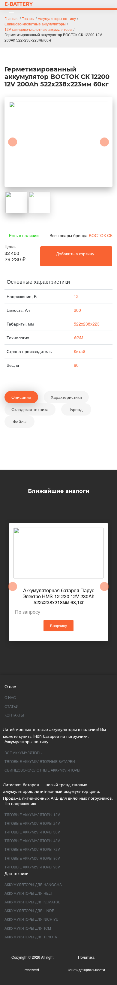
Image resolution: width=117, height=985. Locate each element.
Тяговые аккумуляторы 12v (32, 814)
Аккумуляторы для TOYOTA (30, 936)
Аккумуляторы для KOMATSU (32, 901)
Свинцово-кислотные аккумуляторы (42, 769)
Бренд (76, 409)
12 (76, 296)
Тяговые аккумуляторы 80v (32, 858)
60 (76, 365)
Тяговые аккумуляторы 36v (32, 831)
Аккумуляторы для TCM (27, 928)
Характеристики (66, 397)
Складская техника (30, 409)
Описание (21, 397)
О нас (10, 697)
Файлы (19, 421)
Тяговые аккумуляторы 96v (32, 866)
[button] (12, 142)
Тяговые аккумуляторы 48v (32, 840)
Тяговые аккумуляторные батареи (39, 761)
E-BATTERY (18, 4)
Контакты (14, 714)
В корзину (58, 625)
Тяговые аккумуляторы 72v (32, 849)
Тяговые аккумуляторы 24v (32, 823)
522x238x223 (87, 324)
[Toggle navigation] (10, 12)
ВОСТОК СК (100, 235)
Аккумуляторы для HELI (28, 893)
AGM (78, 337)
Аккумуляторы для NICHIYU (31, 919)
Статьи (11, 706)
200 (77, 310)
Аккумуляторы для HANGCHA (33, 884)
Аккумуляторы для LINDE (29, 910)
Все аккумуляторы (23, 752)
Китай (79, 351)
